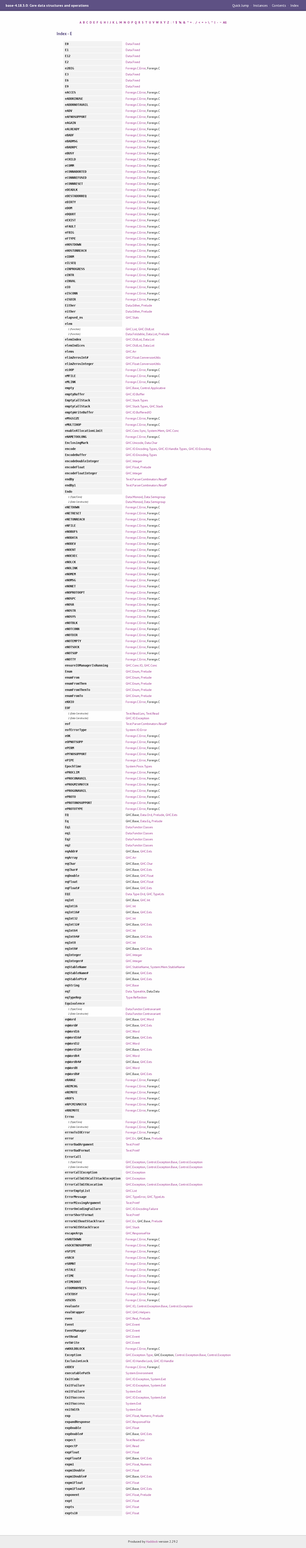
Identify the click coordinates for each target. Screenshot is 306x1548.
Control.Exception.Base (162, 1162)
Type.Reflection (136, 997)
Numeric (145, 1416)
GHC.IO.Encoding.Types (141, 449)
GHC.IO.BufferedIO (138, 412)
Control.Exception (190, 1162)
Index (294, 5)
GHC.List (131, 329)
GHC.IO (130, 1306)
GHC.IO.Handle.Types (172, 449)
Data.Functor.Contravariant (143, 1009)
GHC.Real (132, 1318)
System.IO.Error (136, 730)
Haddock (152, 1541)
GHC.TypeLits (155, 894)
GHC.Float (132, 467)
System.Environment (139, 1373)
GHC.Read (132, 1446)
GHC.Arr (131, 351)
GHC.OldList (146, 329)
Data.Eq (145, 821)
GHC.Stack (156, 406)
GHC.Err (131, 1138)
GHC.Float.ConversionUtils (143, 358)
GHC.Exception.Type (139, 1355)
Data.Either (133, 305)
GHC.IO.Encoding (200, 449)
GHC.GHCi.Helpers (138, 1312)
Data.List (151, 334)
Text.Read (152, 713)
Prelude (146, 305)
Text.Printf (132, 1144)
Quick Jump (240, 5)
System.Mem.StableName (167, 967)
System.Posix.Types (139, 766)
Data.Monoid (134, 497)
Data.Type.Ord (135, 894)
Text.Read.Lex (135, 713)
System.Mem (155, 431)
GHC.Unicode (134, 443)
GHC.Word (147, 1019)
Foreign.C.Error (136, 68)
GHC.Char (146, 864)
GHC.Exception (135, 1162)
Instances (260, 5)
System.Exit (158, 1379)
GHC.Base (132, 388)
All (224, 22)
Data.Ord (146, 815)
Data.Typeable (135, 991)
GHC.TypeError (135, 1197)
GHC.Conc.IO (134, 665)
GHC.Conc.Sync (136, 431)
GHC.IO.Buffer (135, 394)
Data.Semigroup (155, 497)
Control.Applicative (153, 388)
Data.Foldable (135, 334)
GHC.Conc (172, 431)
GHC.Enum (132, 671)
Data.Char (151, 443)
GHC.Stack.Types (137, 400)
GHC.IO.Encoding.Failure (142, 1209)
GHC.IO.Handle (164, 1361)
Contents (279, 5)
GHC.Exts (171, 815)
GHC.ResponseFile (138, 1233)
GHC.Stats (132, 317)
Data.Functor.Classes (139, 827)
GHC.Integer (134, 461)
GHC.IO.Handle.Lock (139, 1361)
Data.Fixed (133, 44)
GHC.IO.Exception (137, 718)
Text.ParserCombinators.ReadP (146, 479)
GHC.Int (145, 900)
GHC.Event (133, 1324)
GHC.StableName (137, 967)
